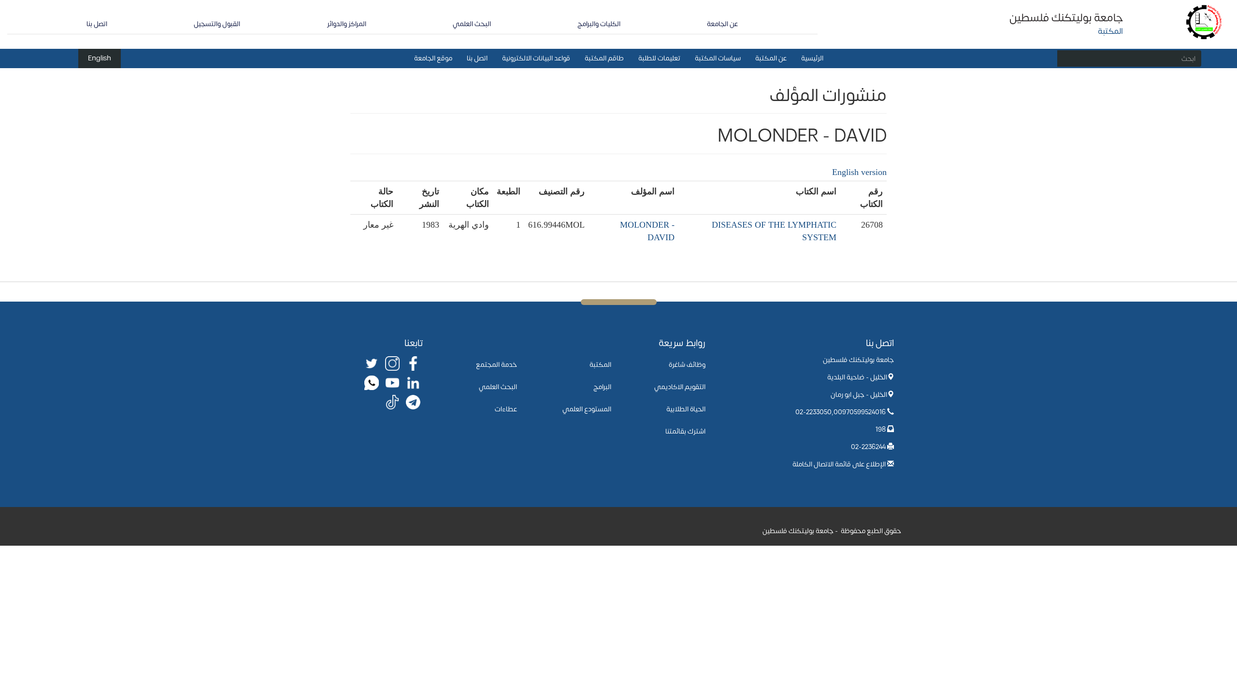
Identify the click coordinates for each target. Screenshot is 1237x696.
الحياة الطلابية (685, 409)
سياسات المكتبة (718, 58)
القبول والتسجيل (217, 23)
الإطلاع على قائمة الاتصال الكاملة (839, 464)
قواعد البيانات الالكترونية (536, 58)
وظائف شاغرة (687, 364)
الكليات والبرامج (598, 23)
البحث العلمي (472, 23)
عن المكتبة (771, 58)
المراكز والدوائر (346, 23)
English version (859, 172)
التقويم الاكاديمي (679, 386)
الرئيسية (812, 58)
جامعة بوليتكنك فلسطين (1066, 18)
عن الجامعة (722, 23)
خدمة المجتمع (496, 364)
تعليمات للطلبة (659, 58)
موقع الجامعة (433, 58)
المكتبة (600, 364)
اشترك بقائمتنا (685, 431)
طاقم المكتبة (604, 58)
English (99, 58)
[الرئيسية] (1204, 21)
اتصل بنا (96, 23)
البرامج (602, 386)
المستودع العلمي (586, 409)
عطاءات (506, 409)
